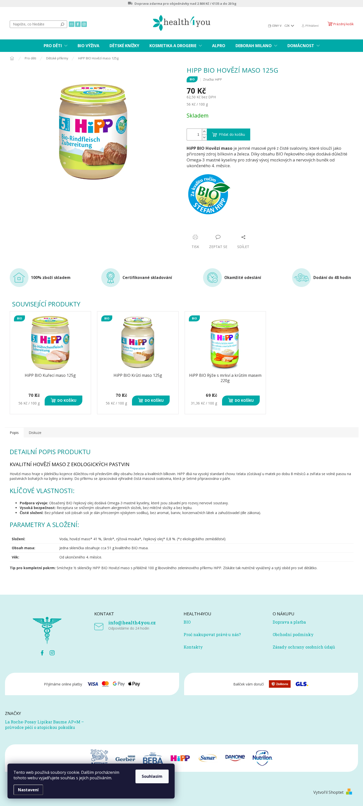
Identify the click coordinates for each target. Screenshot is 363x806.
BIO (187, 622)
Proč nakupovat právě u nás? (212, 634)
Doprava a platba (289, 622)
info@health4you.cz (132, 622)
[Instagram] (52, 652)
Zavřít (214, 227)
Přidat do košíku (232, 134)
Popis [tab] (14, 432)
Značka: (212, 79)
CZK (287, 25)
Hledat (62, 24)
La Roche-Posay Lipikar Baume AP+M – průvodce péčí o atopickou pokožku (44, 724)
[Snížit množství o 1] (204, 137)
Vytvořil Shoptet (328, 792)
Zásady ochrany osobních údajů (304, 647)
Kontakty (193, 647)
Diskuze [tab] (35, 432)
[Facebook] (42, 652)
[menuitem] (55, 45)
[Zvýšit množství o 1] (204, 131)
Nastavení (28, 790)
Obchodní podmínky (293, 634)
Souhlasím (152, 776)
